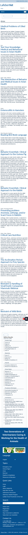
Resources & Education (9, 477)
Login (25, 1)
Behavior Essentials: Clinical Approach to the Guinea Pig (13, 153)
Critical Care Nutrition (11, 235)
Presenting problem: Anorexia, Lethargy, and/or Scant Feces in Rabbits (13, 212)
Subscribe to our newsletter (10, 515)
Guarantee (5, 511)
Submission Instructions (9, 492)
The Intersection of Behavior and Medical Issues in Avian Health (14, 81)
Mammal (5, 473)
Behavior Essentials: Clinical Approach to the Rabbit (13, 189)
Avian (4, 471)
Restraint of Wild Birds (11, 311)
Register (22, 1)
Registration (6, 508)
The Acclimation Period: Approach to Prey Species (12, 261)
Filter (6, 334)
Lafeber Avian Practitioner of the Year (13, 496)
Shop (2, 8)
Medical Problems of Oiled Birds (13, 27)
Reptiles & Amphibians (9, 475)
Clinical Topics (6, 469)
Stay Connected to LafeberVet (11, 513)
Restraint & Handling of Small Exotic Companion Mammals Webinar (12, 286)
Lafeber (6, 5)
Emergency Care (7, 467)
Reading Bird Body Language (14, 135)
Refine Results (8, 16)
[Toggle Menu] (25, 12)
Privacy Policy (4, 532)
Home (17, 1)
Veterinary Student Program (10, 494)
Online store (6, 506)
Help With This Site (8, 490)
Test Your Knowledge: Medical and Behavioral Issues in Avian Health (11, 49)
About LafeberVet (7, 488)
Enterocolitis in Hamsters (12, 110)
